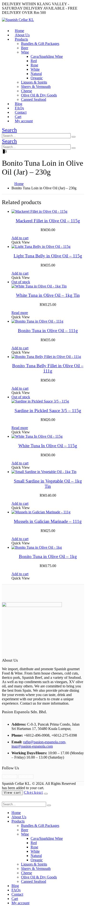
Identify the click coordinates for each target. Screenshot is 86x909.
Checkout (33, 792)
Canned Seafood (33, 99)
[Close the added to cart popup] (46, 793)
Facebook (9, 777)
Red (34, 61)
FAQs (16, 890)
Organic (37, 78)
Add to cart (19, 238)
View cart (12, 792)
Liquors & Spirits (34, 82)
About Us (18, 817)
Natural (36, 74)
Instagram (25, 777)
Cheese (26, 91)
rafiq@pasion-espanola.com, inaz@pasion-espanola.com (38, 744)
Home (16, 813)
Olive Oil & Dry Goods (39, 95)
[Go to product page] (47, 211)
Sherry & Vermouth (36, 87)
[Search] (73, 137)
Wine (25, 52)
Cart (14, 899)
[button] (9, 130)
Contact (17, 894)
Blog (15, 886)
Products (21, 39)
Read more (19, 313)
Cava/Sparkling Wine (47, 56)
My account (24, 121)
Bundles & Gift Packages (40, 44)
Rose (34, 65)
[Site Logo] (18, 20)
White (35, 69)
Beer (24, 48)
